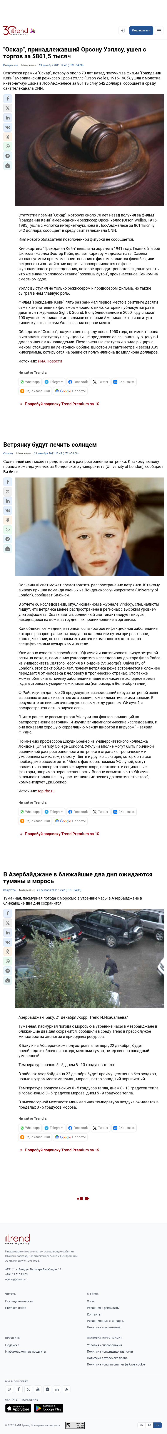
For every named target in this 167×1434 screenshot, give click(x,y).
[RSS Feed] (66, 1389)
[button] (7, 98)
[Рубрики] (159, 30)
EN (141, 1425)
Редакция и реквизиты (103, 1308)
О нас (91, 1301)
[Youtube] (38, 1389)
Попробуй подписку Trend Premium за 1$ (61, 404)
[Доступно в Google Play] (48, 1408)
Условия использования (104, 1345)
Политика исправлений (103, 1327)
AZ (149, 1425)
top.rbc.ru (46, 791)
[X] (28, 1389)
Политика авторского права (107, 1358)
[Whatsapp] (9, 1389)
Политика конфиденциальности (110, 1351)
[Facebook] (19, 1389)
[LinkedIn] (57, 1389)
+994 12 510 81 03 (16, 1274)
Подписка (12, 1345)
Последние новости (19, 1301)
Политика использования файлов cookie (116, 1364)
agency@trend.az (16, 1279)
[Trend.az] (19, 30)
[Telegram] (47, 1389)
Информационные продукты (25, 1351)
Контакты (94, 1314)
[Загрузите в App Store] (18, 1408)
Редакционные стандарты (105, 1320)
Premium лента (15, 1308)
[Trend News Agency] (17, 1239)
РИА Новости (50, 361)
